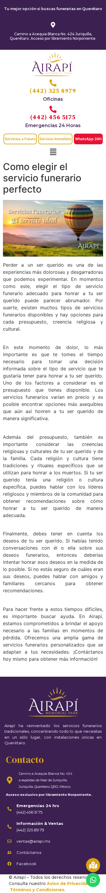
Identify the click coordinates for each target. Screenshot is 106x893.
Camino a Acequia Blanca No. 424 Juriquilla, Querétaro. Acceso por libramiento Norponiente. (53, 36)
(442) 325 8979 (53, 91)
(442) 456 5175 (53, 117)
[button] (53, 152)
